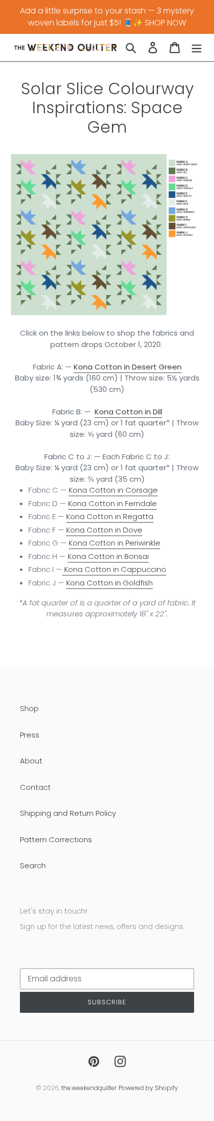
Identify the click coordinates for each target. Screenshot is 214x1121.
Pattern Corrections (56, 839)
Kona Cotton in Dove (104, 530)
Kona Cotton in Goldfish (109, 582)
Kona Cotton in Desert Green (128, 367)
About (31, 760)
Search (33, 865)
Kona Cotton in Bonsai (108, 556)
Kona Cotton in (112, 503)
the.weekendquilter (88, 1088)
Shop (29, 708)
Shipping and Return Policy (68, 813)
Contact (35, 787)
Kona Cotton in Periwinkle (114, 543)
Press (29, 735)
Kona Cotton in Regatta (109, 516)
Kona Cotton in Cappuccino (114, 569)
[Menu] (197, 47)
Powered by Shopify (148, 1088)
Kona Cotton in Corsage (113, 490)
